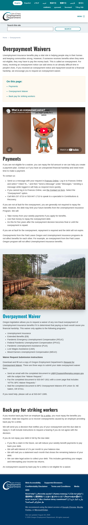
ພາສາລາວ (47, 7)
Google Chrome (69, 507)
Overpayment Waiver (18, 91)
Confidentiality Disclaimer (36, 486)
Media (76, 486)
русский (57, 7)
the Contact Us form (56, 190)
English (18, 3)
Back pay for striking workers (22, 96)
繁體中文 (63, 3)
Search (68, 29)
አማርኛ (36, 3)
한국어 (81, 3)
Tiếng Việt (79, 7)
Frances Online (52, 181)
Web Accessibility (33, 483)
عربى (44, 3)
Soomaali (68, 7)
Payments (13, 86)
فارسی (72, 3)
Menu (79, 16)
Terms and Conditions (60, 486)
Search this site (14, 25)
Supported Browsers (53, 483)
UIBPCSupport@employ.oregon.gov (67, 373)
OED (27, 490)
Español (27, 3)
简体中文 (53, 3)
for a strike (46, 416)
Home (5, 38)
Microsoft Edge (41, 510)
